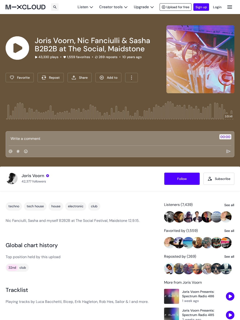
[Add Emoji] (26, 151)
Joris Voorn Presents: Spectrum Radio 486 (198, 294)
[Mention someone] (10, 151)
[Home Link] (25, 7)
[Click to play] (17, 48)
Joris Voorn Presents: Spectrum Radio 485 (198, 312)
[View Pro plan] (47, 175)
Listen (83, 6)
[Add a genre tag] (18, 151)
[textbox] (112, 138)
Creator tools (111, 6)
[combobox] (131, 77)
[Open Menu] (230, 7)
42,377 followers (34, 181)
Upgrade (141, 6)
